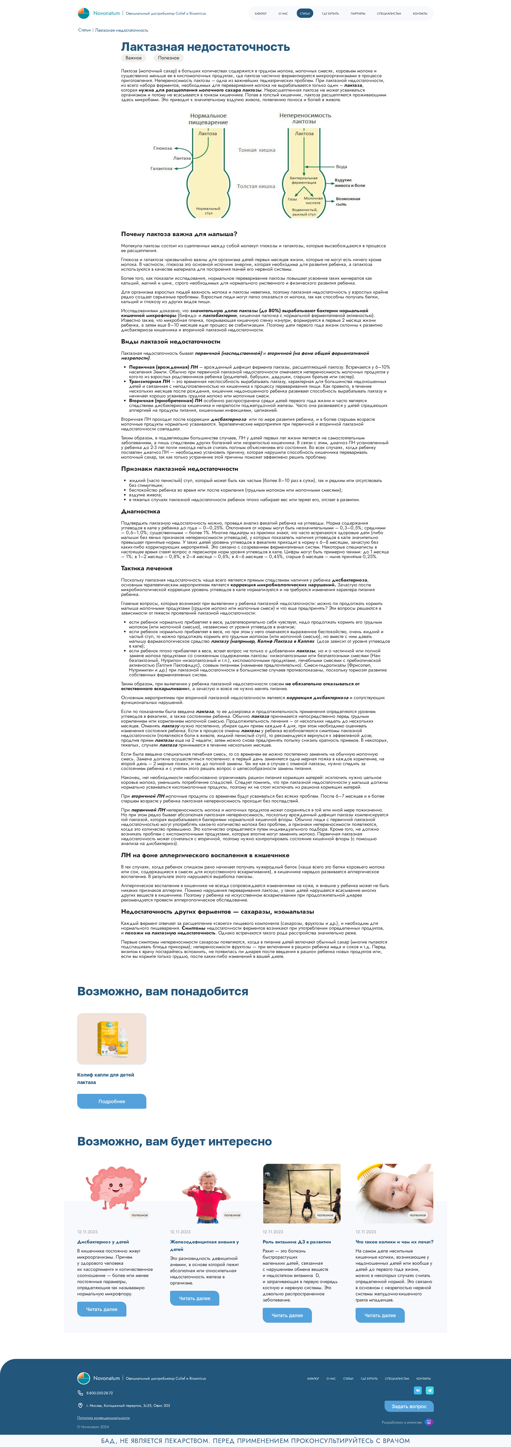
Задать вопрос (409, 1406)
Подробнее (111, 1101)
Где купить (330, 13)
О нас (283, 13)
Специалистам (389, 13)
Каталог (261, 13)
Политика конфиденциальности (103, 1417)
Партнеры (358, 13)
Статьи (305, 13)
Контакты (420, 13)
